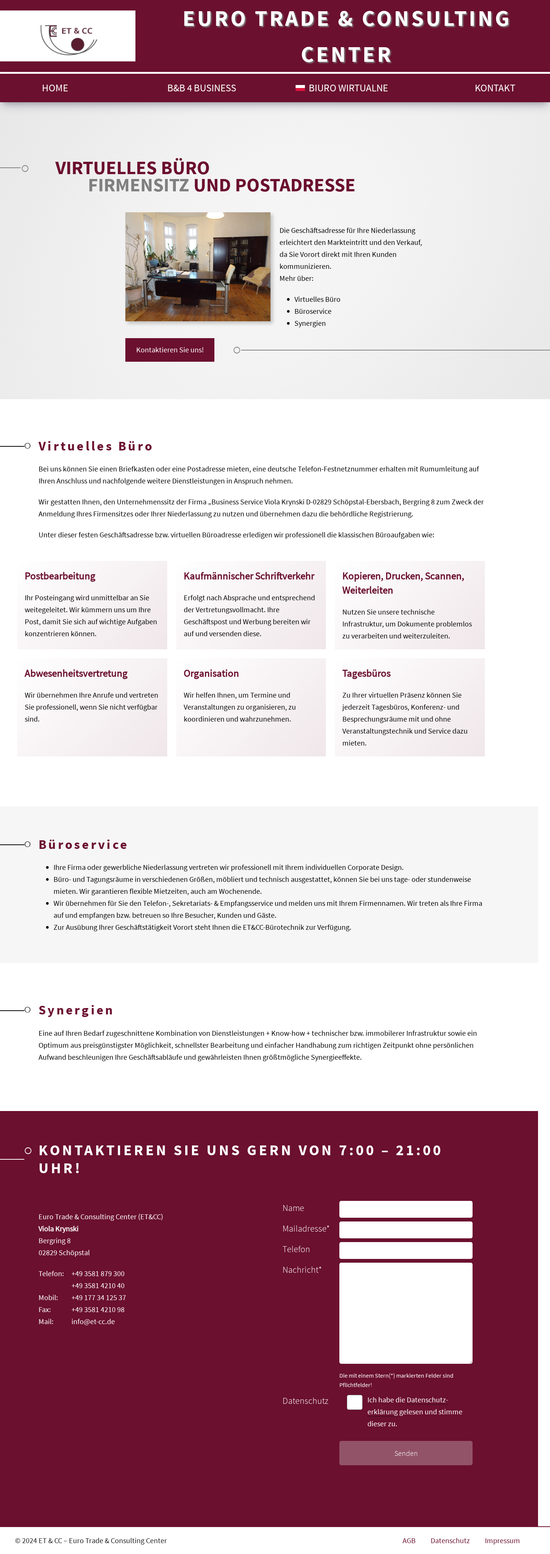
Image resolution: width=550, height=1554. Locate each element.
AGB (409, 1540)
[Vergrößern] (261, 222)
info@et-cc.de (93, 1321)
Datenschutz (450, 1540)
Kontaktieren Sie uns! (170, 349)
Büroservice (312, 311)
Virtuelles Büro (317, 299)
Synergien (310, 323)
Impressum (502, 1540)
